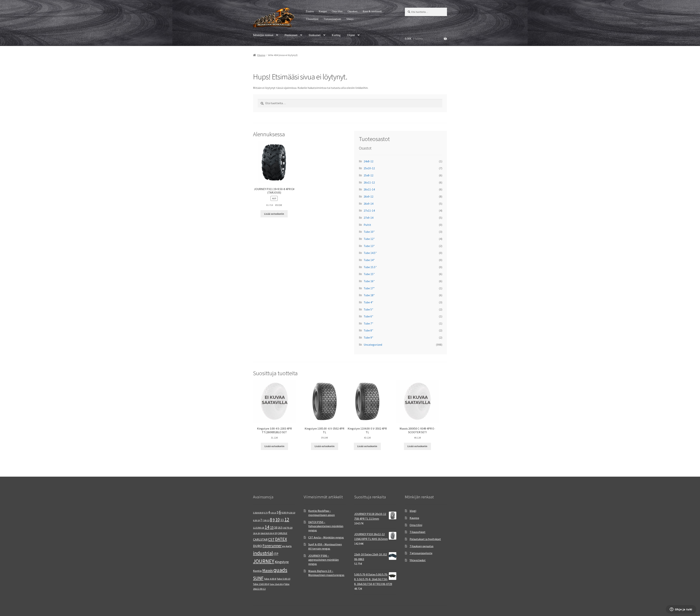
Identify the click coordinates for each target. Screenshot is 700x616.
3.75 (266, 512)
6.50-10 (291, 512)
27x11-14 (369, 210)
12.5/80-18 (258, 527)
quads (280, 570)
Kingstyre (282, 562)
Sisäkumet (314, 35)
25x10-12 (369, 168)
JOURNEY (263, 561)
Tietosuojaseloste (332, 19)
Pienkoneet (291, 35)
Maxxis (267, 570)
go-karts (287, 546)
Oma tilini (337, 11)
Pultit (367, 225)
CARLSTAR (260, 539)
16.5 (280, 527)
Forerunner (272, 545)
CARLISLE (282, 533)
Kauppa (323, 11)
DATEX (281, 539)
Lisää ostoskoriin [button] (274, 213)
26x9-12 (368, 196)
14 (267, 527)
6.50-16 (256, 520)
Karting (336, 35)
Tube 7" (368, 323)
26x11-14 (369, 189)
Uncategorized (373, 344)
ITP (275, 554)
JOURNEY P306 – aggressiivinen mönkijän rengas (323, 560)
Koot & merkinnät (372, 11)
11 (282, 519)
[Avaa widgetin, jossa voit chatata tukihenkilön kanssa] (681, 609)
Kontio (257, 571)
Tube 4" (368, 302)
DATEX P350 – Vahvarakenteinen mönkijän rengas (325, 526)
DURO (257, 546)
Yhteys (349, 19)
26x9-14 (368, 203)
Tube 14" (369, 260)
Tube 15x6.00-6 (276, 584)
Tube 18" (369, 295)
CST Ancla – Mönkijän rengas (326, 537)
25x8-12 (368, 175)
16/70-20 (287, 527)
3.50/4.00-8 (258, 512)
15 (272, 527)
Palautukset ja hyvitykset (425, 539)
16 (275, 528)
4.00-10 (273, 513)
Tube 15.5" (370, 267)
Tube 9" (368, 337)
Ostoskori (352, 11)
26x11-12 (369, 182)
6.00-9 (284, 512)
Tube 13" (369, 246)
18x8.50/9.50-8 (267, 533)
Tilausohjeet (312, 19)
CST (271, 539)
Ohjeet (351, 35)
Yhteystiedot (418, 560)
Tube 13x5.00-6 (261, 584)
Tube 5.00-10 (283, 578)
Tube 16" (369, 281)
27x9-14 (368, 217)
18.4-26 (256, 533)
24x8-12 (368, 161)
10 (277, 519)
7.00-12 (265, 520)
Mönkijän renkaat (263, 35)
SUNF (258, 578)
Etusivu (310, 11)
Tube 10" (369, 231)
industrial (263, 553)
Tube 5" (368, 309)
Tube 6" (368, 316)
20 (275, 533)
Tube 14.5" (370, 253)
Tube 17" (369, 288)
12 (286, 519)
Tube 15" (369, 274)
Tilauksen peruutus (421, 546)
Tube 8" (368, 330)
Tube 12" (369, 239)
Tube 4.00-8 (270, 578)
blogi (413, 511)
